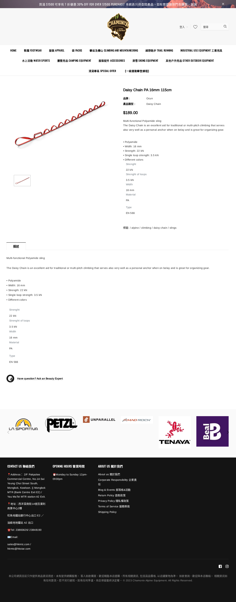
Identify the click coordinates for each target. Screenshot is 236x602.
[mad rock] (137, 419)
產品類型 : (129, 103)
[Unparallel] (99, 419)
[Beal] (212, 431)
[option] (59, 123)
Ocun (149, 98)
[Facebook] (220, 566)
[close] (223, 4)
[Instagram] (227, 566)
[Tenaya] (175, 432)
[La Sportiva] (23, 424)
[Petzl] (61, 424)
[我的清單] (194, 26)
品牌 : (126, 98)
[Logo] (118, 26)
